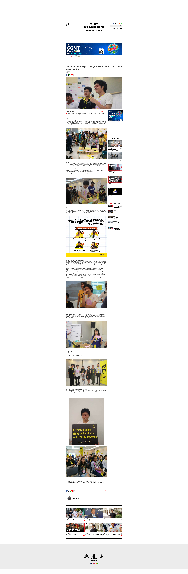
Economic (110, 148)
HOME (68, 58)
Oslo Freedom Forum (93, 481)
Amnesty (94, 482)
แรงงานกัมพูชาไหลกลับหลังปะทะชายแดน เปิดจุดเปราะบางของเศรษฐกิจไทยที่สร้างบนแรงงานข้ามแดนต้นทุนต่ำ (116, 229)
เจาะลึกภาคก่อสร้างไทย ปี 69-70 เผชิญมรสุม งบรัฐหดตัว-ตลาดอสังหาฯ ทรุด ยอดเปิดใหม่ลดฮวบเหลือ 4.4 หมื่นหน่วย (116, 223)
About (94, 557)
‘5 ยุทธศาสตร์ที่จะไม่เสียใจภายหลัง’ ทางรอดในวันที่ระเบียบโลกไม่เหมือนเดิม (112, 173)
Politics (68, 64)
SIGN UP (118, 28)
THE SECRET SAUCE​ (98, 58)
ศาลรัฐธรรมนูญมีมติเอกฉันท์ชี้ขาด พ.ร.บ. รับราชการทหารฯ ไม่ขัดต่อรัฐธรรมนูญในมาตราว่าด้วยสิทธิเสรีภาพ (111, 535)
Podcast (86, 555)
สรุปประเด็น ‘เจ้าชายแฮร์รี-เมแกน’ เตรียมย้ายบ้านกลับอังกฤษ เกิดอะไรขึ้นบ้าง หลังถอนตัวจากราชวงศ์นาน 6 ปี (113, 185)
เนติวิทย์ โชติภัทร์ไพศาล (100, 482)
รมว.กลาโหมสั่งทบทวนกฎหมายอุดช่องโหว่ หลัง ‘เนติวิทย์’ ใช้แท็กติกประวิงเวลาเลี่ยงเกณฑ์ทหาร (93, 520)
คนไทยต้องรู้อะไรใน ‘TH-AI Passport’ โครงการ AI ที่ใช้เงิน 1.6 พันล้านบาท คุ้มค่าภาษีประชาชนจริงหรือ (113, 150)
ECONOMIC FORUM (88, 58)
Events (102, 556)
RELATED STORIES (94, 507)
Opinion (86, 556)
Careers (94, 556)
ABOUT (68, 59)
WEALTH (75, 58)
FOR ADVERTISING (94, 558)
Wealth (94, 554)
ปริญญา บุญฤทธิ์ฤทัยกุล (72, 482)
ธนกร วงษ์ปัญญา (69, 71)
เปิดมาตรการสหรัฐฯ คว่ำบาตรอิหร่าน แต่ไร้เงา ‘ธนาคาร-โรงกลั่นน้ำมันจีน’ (116, 218)
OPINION (106, 58)
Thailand (113, 171)
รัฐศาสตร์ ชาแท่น (89, 482)
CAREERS (115, 58)
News (86, 554)
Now (101, 555)
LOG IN (114, 28)
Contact (101, 557)
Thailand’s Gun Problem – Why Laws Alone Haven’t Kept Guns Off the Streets (113, 161)
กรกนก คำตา (79, 482)
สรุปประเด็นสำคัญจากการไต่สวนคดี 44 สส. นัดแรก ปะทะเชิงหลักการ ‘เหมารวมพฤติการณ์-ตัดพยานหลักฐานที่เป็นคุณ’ (117, 207)
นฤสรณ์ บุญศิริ (83, 482)
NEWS (71, 58)
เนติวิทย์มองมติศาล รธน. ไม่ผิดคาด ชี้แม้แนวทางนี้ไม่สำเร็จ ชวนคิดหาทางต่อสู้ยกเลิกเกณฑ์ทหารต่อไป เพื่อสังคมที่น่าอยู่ (93, 535)
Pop (101, 554)
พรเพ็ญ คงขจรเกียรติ (72, 481)
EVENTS (110, 58)
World (109, 171)
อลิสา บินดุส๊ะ (87, 481)
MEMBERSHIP (94, 560)
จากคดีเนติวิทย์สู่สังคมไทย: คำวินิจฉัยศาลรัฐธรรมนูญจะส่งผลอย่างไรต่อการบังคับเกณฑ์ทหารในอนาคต (74, 535)
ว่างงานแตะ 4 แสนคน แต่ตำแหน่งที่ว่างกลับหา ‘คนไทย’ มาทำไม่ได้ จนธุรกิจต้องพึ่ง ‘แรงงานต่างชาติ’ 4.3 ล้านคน (116, 212)
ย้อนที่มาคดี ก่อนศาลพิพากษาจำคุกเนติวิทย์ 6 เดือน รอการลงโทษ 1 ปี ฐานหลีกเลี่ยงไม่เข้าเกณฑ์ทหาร (111, 520)
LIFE (82, 58)
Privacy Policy (86, 557)
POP (79, 58)
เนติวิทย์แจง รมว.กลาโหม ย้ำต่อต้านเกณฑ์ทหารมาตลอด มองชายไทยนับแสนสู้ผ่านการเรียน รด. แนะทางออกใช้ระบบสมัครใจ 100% (74, 520)
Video (94, 555)
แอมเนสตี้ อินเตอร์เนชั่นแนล (80, 481)
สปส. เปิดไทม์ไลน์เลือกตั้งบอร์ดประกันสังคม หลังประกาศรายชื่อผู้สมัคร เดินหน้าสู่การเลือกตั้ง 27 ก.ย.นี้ (112, 197)
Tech (113, 148)
